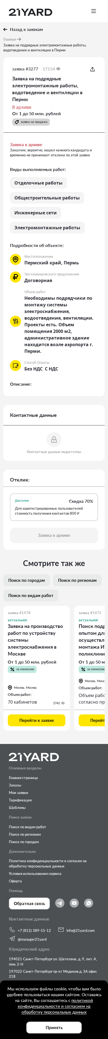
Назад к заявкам (26, 29)
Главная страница (23, 777)
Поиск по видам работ (27, 827)
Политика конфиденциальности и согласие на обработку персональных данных (48, 863)
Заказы (15, 785)
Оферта (15, 881)
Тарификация (20, 800)
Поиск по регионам (25, 834)
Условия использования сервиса (35, 873)
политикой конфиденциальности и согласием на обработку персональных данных (55, 1006)
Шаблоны (17, 807)
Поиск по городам (24, 842)
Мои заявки (18, 792)
